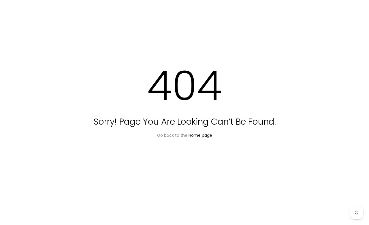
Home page (200, 135)
